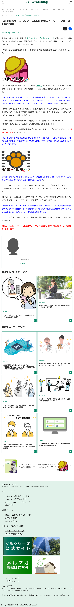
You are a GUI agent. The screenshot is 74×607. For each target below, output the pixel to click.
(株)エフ (27, 590)
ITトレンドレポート (13, 521)
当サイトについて (12, 578)
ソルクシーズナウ (8, 491)
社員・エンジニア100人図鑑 (13, 526)
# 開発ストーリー (15, 32)
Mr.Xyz (22, 263)
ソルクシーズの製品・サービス (27, 15)
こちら (54, 595)
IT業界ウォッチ (7, 510)
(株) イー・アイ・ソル (19, 588)
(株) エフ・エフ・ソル (7, 588)
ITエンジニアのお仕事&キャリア (18, 515)
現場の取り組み (11, 518)
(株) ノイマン (48, 588)
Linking (39, 85)
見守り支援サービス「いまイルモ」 (41, 38)
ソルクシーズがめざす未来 (15, 499)
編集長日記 (9, 505)
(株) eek (23, 590)
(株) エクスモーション (57, 588)
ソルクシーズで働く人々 (14, 531)
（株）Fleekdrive (15, 590)
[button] (68, 332)
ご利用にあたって (12, 581)
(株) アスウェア (7, 590)
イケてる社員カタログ (14, 534)
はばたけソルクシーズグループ (17, 502)
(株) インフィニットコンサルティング (35, 588)
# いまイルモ (5, 32)
